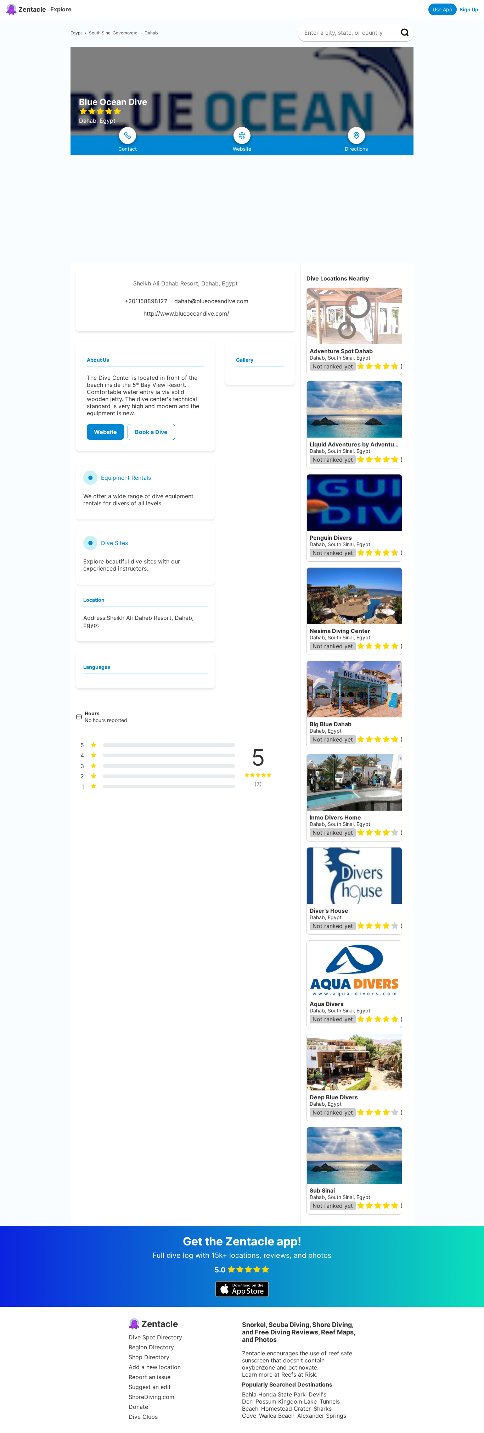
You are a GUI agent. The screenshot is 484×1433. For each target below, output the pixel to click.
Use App (442, 9)
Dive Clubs (143, 1416)
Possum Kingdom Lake (286, 1401)
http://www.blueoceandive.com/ (186, 313)
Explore (61, 9)
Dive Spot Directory (155, 1337)
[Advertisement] (242, 208)
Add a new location (155, 1367)
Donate (138, 1406)
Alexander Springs (321, 1415)
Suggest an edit (150, 1386)
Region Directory (151, 1347)
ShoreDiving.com (151, 1396)
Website (105, 431)
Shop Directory (149, 1357)
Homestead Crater (286, 1408)
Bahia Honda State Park (274, 1394)
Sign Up (469, 9)
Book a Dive (151, 431)
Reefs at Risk (298, 1374)
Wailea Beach (276, 1415)
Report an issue (149, 1377)
